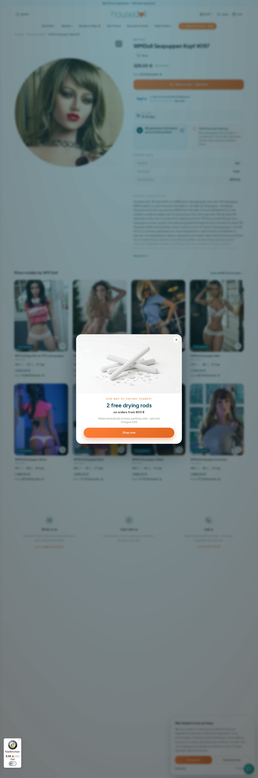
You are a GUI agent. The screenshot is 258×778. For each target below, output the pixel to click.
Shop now (129, 432)
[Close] (176, 340)
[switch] (12, 763)
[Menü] (19, 740)
